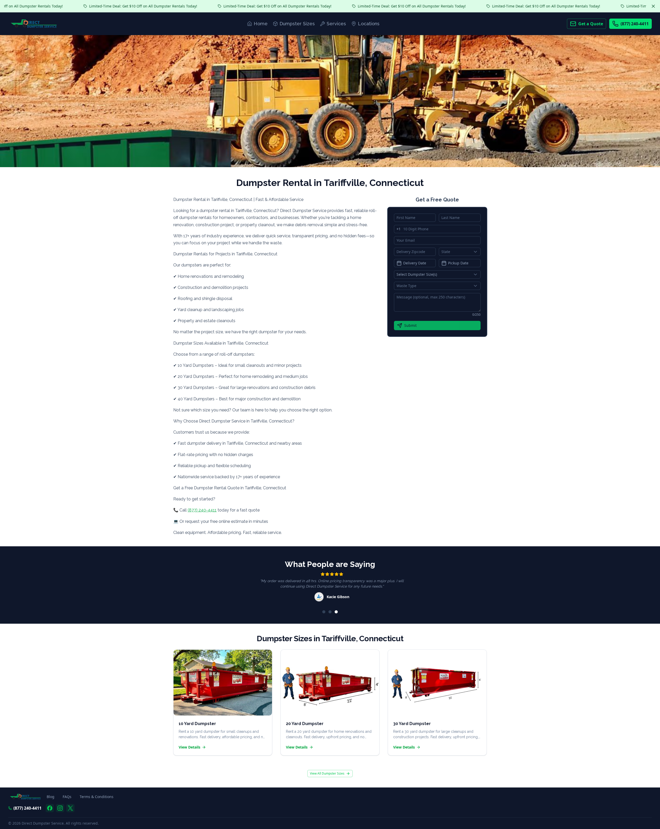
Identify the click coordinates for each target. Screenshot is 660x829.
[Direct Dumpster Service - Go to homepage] (34, 24)
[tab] (323, 611)
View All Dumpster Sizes (327, 773)
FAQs (67, 796)
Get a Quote (590, 24)
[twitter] (70, 808)
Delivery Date (414, 263)
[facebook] (50, 808)
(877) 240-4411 (635, 24)
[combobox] (460, 252)
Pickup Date (458, 263)
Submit (410, 325)
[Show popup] (477, 252)
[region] (330, 587)
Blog (50, 796)
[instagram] (60, 808)
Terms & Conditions (96, 796)
